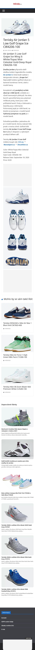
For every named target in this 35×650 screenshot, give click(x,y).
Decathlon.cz (23, 144)
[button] (3, 11)
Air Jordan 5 (8, 75)
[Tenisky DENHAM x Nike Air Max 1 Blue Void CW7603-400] (17, 304)
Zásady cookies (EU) (7, 625)
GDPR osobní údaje (7, 621)
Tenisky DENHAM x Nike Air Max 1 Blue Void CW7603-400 (17, 324)
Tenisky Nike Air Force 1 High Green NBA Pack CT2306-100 (15, 356)
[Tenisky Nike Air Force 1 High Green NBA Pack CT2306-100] (17, 336)
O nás (3, 629)
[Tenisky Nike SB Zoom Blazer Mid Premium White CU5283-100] (17, 368)
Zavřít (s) (28, 638)
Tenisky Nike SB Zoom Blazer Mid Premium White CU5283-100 (17, 388)
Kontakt (3, 618)
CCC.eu (21, 142)
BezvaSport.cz (9, 144)
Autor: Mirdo (8, 50)
